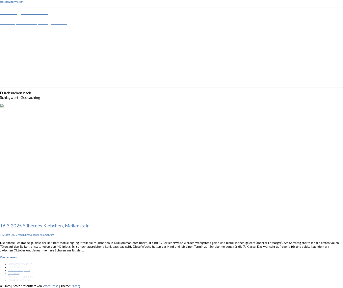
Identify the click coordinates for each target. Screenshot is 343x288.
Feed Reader (15, 267)
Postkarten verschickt (19, 280)
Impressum (13, 273)
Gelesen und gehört (19, 270)
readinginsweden (12, 1)
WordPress (50, 286)
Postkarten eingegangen (21, 276)
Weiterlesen (8, 257)
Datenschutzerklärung (20, 264)
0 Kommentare (45, 235)
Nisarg (75, 286)
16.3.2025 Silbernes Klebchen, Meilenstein (45, 226)
